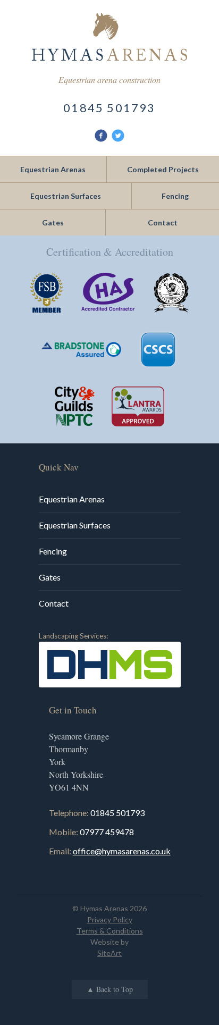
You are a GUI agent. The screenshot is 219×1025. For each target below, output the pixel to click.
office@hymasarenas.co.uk (122, 851)
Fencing (53, 551)
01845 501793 (109, 107)
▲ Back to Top (110, 990)
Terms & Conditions (110, 930)
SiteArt (109, 952)
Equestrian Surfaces (75, 525)
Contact (54, 603)
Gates (50, 577)
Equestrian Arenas (72, 499)
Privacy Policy (109, 919)
